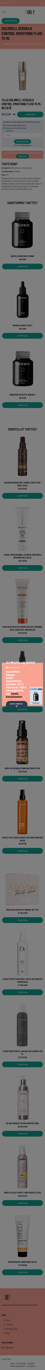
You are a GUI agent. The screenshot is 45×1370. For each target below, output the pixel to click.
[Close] (3, 664)
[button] (16, 705)
